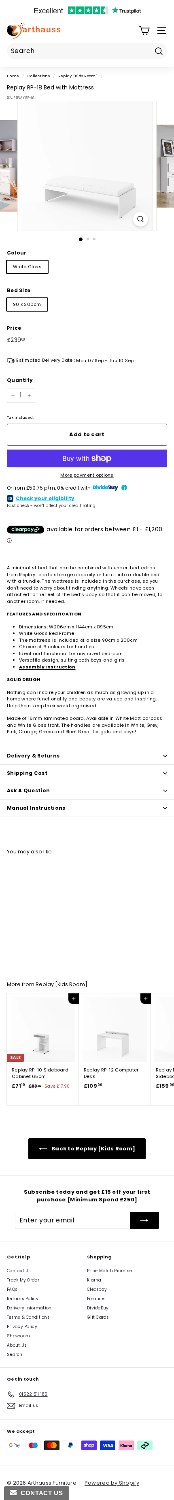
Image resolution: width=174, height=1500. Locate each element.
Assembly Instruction (47, 667)
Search (15, 1354)
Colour (17, 252)
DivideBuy (97, 1308)
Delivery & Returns (33, 755)
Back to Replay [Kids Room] (92, 1148)
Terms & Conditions (28, 1317)
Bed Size (18, 290)
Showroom (18, 1336)
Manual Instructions (36, 807)
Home (13, 76)
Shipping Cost (27, 773)
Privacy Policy (22, 1327)
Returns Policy (22, 1299)
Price (14, 328)
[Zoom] (140, 219)
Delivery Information (29, 1308)
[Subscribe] (144, 1220)
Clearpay (97, 1289)
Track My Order (23, 1280)
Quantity (20, 380)
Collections (39, 76)
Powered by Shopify (112, 1483)
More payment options (87, 475)
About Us (17, 1345)
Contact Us (19, 1271)
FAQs (12, 1289)
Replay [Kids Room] (78, 76)
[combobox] (87, 51)
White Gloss (27, 266)
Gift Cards (98, 1317)
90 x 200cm (27, 304)
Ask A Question (28, 790)
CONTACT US (40, 1492)
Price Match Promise (109, 1271)
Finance (95, 1299)
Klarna (94, 1280)
